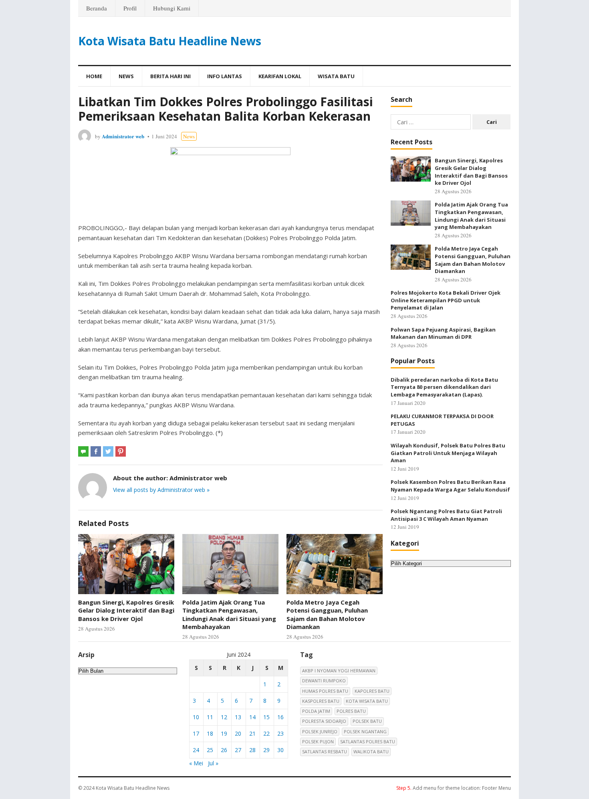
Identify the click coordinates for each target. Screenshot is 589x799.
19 (224, 733)
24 (196, 750)
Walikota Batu (371, 751)
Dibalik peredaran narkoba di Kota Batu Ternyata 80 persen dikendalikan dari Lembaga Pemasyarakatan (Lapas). (444, 387)
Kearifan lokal (279, 76)
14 (252, 717)
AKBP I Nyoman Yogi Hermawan (338, 671)
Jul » (213, 763)
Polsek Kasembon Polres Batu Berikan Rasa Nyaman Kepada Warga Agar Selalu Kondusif (450, 485)
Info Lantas (224, 76)
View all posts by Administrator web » (161, 490)
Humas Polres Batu (325, 691)
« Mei (196, 763)
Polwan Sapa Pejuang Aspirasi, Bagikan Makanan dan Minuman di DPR (443, 333)
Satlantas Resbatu (324, 751)
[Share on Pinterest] (120, 451)
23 (280, 733)
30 (280, 750)
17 (196, 733)
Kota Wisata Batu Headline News (169, 41)
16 (280, 717)
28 (252, 750)
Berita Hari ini (170, 76)
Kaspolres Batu (320, 701)
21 (252, 733)
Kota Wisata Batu (367, 701)
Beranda (96, 8)
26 (224, 750)
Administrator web (123, 136)
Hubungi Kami (171, 8)
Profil (130, 8)
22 (266, 733)
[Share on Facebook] (96, 451)
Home (94, 76)
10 (196, 717)
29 (266, 750)
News (126, 76)
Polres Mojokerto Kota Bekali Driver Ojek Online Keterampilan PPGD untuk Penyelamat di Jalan (445, 300)
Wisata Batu (336, 76)
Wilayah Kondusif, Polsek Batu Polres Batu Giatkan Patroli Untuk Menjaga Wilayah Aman (448, 453)
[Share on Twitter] (108, 451)
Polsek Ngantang (365, 731)
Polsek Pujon (318, 741)
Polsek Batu (367, 721)
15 (266, 717)
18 (210, 733)
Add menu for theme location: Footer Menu (453, 788)
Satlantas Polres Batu (367, 741)
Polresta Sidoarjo (324, 721)
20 (238, 733)
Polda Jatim (316, 711)
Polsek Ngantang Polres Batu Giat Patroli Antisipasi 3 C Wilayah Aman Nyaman (446, 515)
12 (224, 717)
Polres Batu (351, 711)
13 (238, 717)
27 (238, 750)
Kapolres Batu (372, 691)
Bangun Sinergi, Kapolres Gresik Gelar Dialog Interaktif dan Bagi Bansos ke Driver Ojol (126, 610)
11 (210, 717)
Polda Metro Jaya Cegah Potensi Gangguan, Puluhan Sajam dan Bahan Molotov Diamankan (327, 614)
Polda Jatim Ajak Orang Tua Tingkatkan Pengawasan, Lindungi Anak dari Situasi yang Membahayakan (229, 614)
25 (210, 750)
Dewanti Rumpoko (324, 681)
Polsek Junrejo (319, 731)
